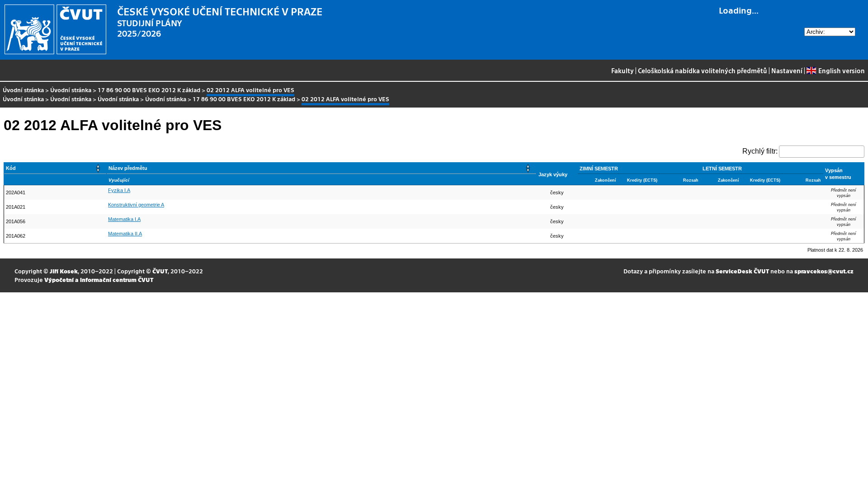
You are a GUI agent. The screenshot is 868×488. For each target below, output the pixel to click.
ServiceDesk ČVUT (742, 270)
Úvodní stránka (23, 89)
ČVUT (160, 270)
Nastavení (786, 70)
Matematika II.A (125, 233)
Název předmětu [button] (127, 168)
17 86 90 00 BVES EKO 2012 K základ (149, 89)
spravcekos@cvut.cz (824, 270)
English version (841, 70)
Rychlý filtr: (760, 151)
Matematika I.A (124, 219)
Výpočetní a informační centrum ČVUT (98, 279)
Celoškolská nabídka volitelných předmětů (702, 70)
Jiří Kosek (64, 270)
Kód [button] (11, 168)
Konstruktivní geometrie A (136, 204)
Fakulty (622, 70)
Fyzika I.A (119, 190)
